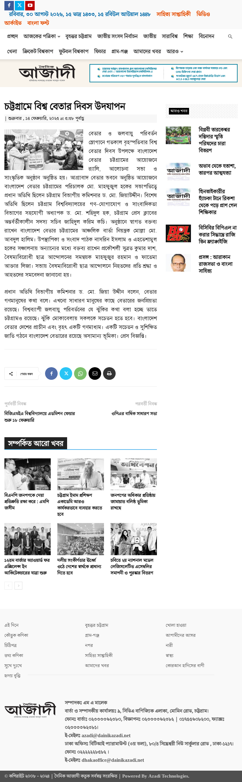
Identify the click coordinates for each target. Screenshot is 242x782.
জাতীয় (149, 36)
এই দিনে (11, 625)
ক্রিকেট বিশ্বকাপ (38, 52)
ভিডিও (203, 14)
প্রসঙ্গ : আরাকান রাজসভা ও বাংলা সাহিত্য (216, 264)
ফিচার (100, 52)
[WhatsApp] (80, 373)
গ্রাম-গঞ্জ (120, 52)
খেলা (12, 52)
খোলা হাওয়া (176, 625)
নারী (169, 645)
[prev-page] (8, 586)
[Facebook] (9, 5)
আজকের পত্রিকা (40, 36)
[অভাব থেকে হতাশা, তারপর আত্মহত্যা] (178, 171)
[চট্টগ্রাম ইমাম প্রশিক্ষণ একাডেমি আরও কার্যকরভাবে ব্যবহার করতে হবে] (80, 474)
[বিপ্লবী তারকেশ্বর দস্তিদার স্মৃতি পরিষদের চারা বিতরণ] (178, 135)
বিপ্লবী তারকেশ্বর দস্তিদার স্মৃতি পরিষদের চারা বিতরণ (214, 140)
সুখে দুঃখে (13, 665)
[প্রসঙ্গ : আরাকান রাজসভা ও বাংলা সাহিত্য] (178, 263)
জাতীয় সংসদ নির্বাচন (117, 36)
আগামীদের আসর (181, 635)
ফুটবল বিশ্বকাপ (74, 52)
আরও (173, 52)
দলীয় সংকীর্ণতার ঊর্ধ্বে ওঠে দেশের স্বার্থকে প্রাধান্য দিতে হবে (79, 566)
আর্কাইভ (12, 23)
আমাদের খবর (147, 52)
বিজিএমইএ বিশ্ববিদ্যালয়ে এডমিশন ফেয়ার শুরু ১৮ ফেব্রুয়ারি (39, 417)
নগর (89, 645)
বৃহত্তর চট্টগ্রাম (79, 36)
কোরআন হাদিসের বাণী (185, 665)
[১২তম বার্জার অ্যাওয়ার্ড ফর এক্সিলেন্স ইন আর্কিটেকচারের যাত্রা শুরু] (27, 539)
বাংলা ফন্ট (38, 23)
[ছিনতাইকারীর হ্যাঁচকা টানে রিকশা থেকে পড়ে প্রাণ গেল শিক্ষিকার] (178, 197)
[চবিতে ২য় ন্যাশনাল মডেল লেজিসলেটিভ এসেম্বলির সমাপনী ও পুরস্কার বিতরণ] (134, 539)
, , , (80, 14)
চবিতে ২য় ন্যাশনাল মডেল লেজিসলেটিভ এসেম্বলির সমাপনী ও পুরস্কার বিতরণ (132, 566)
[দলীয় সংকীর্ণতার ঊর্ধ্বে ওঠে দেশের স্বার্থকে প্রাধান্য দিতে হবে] (80, 539)
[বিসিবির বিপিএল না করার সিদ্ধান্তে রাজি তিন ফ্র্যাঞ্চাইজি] (178, 233)
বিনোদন (206, 36)
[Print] (109, 373)
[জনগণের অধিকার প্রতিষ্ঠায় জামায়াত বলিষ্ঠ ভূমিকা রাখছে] (134, 474)
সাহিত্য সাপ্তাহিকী (174, 14)
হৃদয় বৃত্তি (12, 676)
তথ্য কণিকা (13, 655)
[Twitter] (19, 5)
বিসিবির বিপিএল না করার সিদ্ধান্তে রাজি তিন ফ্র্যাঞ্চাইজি (218, 235)
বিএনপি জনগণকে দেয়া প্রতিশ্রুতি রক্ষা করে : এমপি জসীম (26, 501)
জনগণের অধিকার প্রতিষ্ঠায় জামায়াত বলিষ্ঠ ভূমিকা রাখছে (133, 501)
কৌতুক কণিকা (16, 635)
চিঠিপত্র (10, 645)
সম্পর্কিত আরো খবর (35, 443)
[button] (230, 36)
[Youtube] (30, 5)
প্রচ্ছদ (12, 36)
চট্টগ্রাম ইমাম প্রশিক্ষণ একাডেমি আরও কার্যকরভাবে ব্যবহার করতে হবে (79, 505)
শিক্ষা (188, 36)
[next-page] (18, 586)
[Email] (95, 373)
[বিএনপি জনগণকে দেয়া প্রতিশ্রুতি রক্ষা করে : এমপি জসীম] (27, 474)
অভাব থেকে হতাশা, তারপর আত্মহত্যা (217, 169)
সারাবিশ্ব (170, 36)
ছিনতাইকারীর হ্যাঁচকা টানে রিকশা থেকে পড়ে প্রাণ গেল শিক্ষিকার (218, 202)
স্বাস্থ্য (169, 655)
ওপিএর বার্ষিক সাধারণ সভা (134, 413)
